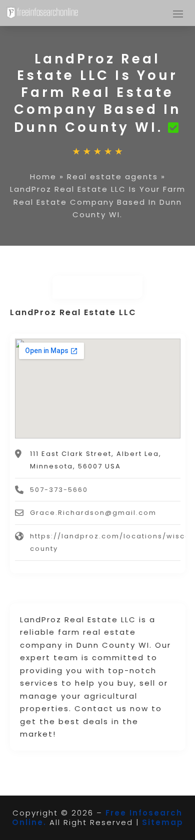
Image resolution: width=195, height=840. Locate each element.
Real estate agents (112, 176)
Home (43, 176)
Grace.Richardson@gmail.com (93, 512)
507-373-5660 (59, 489)
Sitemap (163, 822)
